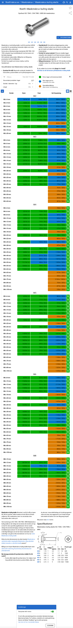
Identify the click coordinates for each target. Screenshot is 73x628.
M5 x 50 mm (7, 347)
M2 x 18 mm (7, 130)
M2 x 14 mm (7, 123)
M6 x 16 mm (7, 391)
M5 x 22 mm (7, 323)
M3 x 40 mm (7, 187)
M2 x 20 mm (7, 133)
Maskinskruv (27, 2)
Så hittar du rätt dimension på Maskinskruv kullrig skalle (53, 70)
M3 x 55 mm (7, 198)
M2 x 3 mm (7, 99)
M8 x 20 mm (7, 469)
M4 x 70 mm (7, 276)
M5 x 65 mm (7, 357)
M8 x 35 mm (7, 479)
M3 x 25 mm (7, 177)
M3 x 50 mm (7, 194)
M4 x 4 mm (7, 208)
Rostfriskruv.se (12, 2)
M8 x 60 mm (7, 493)
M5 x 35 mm (7, 337)
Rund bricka (17, 548)
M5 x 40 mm (7, 340)
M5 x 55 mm (7, 350)
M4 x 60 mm (7, 269)
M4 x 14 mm (7, 225)
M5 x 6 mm (7, 296)
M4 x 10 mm (7, 218)
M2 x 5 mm (7, 106)
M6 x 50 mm (7, 425)
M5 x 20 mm (7, 320)
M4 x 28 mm (7, 245)
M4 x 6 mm (7, 211)
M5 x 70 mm (7, 360)
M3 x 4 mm (7, 140)
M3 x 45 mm (7, 191)
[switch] (32, 80)
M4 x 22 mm (7, 238)
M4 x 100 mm (8, 289)
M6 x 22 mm (7, 401)
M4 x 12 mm (7, 221)
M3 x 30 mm (7, 181)
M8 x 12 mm (7, 462)
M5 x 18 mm (7, 316)
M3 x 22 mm (7, 174)
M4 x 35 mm (7, 252)
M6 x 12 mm (7, 384)
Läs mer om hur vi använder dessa (28, 622)
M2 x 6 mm (7, 109)
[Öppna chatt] (63, 2)
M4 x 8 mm (7, 215)
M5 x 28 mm (7, 330)
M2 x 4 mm (7, 103)
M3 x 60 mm (7, 201)
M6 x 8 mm (7, 377)
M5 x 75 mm (7, 364)
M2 (38, 551)
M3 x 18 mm (7, 167)
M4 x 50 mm (7, 262)
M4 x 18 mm (7, 232)
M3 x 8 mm (7, 150)
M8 (38, 562)
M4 (38, 555)
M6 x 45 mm (7, 422)
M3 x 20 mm (7, 170)
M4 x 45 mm (7, 259)
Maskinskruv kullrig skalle (46, 2)
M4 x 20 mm (7, 235)
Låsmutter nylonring (8, 548)
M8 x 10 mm (7, 459)
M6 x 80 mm (7, 445)
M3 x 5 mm (7, 143)
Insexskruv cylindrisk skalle (13, 543)
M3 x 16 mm (7, 164)
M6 (38, 560)
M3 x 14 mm (7, 160)
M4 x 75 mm (7, 279)
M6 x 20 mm (7, 398)
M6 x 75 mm (7, 442)
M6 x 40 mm (7, 418)
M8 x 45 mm (7, 486)
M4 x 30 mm (7, 248)
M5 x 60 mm (7, 354)
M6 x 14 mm (7, 388)
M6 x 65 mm (7, 435)
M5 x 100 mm (8, 371)
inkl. (48, 519)
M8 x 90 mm (7, 503)
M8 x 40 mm (7, 483)
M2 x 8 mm (7, 113)
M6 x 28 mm (7, 408)
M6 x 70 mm (7, 438)
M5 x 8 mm (7, 299)
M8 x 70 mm (7, 496)
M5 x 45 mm (7, 343)
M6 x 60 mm (7, 432)
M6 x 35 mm (7, 415)
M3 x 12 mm (7, 157)
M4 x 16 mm (7, 228)
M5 (38, 557)
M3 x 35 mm (7, 184)
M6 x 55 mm (7, 428)
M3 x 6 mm (7, 147)
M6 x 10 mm (7, 381)
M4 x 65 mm (7, 272)
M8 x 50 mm (7, 489)
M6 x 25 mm (7, 405)
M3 (38, 553)
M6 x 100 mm (8, 452)
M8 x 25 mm (7, 472)
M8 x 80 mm (7, 500)
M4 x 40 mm (7, 255)
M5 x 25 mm (7, 327)
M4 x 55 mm (7, 265)
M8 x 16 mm (7, 466)
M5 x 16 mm (7, 313)
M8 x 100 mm (8, 506)
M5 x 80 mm (7, 367)
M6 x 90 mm (7, 449)
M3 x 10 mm (7, 153)
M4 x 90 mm (7, 286)
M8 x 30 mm (7, 476)
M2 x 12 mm (7, 120)
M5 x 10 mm (7, 303)
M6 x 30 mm (7, 411)
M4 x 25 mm (7, 242)
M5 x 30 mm (7, 333)
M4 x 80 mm (7, 282)
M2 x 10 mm (7, 116)
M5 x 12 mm (7, 306)
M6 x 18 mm (7, 394)
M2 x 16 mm (7, 126)
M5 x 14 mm (7, 310)
